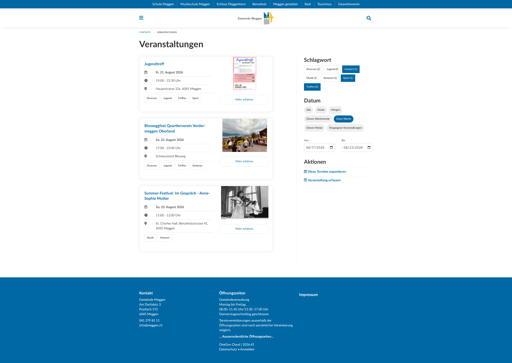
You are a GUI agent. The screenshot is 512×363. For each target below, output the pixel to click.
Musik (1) (311, 78)
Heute (321, 110)
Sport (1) (348, 78)
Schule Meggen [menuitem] (164, 4)
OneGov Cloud (229, 344)
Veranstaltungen (167, 32)
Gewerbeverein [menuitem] (350, 4)
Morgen (335, 110)
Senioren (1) (330, 78)
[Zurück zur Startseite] (256, 18)
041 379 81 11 (149, 320)
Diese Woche (343, 119)
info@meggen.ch (150, 325)
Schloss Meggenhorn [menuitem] (233, 4)
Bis (343, 140)
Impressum (308, 295)
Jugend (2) (332, 69)
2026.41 (248, 344)
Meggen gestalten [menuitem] (287, 4)
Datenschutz (228, 349)
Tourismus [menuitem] (326, 4)
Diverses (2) (313, 69)
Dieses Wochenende (318, 119)
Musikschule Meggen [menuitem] (196, 4)
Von (306, 140)
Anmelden (247, 349)
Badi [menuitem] (309, 4)
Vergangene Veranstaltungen (345, 128)
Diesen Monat (314, 128)
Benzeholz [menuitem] (261, 4)
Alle (308, 110)
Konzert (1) (351, 69)
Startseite (145, 32)
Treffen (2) (312, 87)
